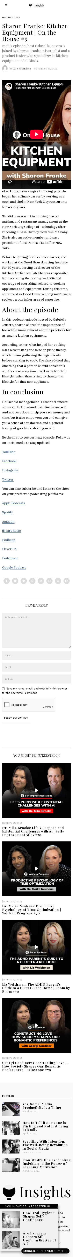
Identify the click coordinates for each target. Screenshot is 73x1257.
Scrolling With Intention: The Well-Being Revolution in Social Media (45, 1144)
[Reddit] (58, 581)
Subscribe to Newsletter (45, 1251)
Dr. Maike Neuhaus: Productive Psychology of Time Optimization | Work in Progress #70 (31, 909)
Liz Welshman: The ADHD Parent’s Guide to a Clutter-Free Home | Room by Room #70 (36, 987)
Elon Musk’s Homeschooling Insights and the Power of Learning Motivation (47, 1163)
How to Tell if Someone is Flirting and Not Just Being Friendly (45, 1126)
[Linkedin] (41, 581)
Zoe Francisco (22, 68)
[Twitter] (24, 581)
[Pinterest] (32, 581)
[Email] (66, 581)
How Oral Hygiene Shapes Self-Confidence (39, 1216)
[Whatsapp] (49, 581)
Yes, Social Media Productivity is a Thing (42, 1106)
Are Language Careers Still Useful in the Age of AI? (39, 1238)
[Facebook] (7, 581)
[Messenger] (15, 581)
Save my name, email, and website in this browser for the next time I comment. (34, 691)
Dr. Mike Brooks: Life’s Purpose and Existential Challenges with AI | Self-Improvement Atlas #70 (33, 831)
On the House (11, 17)
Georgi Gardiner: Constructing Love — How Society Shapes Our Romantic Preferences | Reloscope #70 (35, 1066)
